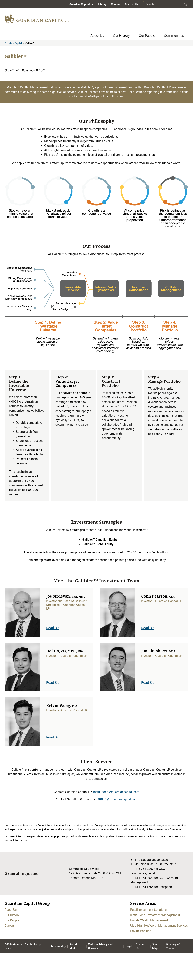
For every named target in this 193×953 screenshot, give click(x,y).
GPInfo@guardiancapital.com (117, 799)
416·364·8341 (144, 864)
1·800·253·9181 (166, 864)
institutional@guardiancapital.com (116, 792)
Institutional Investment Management (155, 915)
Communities (174, 36)
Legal (128, 946)
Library (102, 4)
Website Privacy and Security (100, 946)
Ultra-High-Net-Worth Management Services (159, 925)
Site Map (155, 946)
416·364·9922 (144, 878)
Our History (121, 36)
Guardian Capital (79, 4)
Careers (115, 4)
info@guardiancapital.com (105, 96)
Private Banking (140, 931)
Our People (147, 36)
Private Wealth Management (149, 920)
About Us (97, 36)
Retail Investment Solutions (148, 910)
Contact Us (131, 4)
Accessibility (58, 946)
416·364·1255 (144, 887)
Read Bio (52, 628)
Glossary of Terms (173, 946)
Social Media (73, 946)
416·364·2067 (144, 869)
